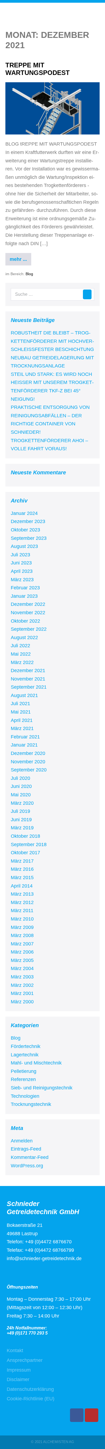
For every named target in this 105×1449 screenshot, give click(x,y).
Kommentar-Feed (29, 1157)
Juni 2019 (21, 819)
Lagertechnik (24, 1054)
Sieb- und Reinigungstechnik (41, 1087)
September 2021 (29, 687)
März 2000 (22, 1001)
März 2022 (22, 662)
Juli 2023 (20, 554)
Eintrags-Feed (26, 1149)
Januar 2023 (24, 596)
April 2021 (22, 720)
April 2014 (22, 886)
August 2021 (24, 695)
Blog (29, 274)
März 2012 (22, 902)
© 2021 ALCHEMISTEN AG (52, 1442)
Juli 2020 (20, 778)
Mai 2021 (21, 712)
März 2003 (22, 977)
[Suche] (87, 294)
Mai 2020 (21, 794)
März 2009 (22, 927)
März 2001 (22, 993)
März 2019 (22, 827)
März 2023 (22, 579)
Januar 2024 (24, 513)
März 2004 (22, 968)
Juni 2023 (21, 563)
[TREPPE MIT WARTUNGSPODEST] (52, 108)
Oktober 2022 (25, 621)
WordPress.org (27, 1165)
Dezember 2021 (28, 670)
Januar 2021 (24, 745)
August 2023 (24, 546)
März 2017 (22, 861)
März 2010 (22, 919)
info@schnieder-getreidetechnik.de (44, 1258)
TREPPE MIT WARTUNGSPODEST (37, 69)
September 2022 (29, 629)
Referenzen (23, 1079)
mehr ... (20, 257)
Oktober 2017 (25, 852)
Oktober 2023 (25, 530)
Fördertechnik (25, 1046)
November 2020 (28, 761)
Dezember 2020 (28, 753)
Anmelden (22, 1141)
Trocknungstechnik (31, 1104)
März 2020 (22, 803)
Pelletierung (23, 1071)
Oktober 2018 (25, 836)
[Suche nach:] (52, 294)
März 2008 (22, 935)
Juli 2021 (20, 703)
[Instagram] (91, 1415)
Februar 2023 (25, 587)
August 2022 (24, 637)
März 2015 (22, 877)
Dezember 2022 (28, 604)
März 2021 (22, 728)
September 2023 (29, 538)
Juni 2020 (21, 786)
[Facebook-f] (76, 1415)
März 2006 (22, 952)
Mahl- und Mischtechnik (36, 1063)
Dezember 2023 (28, 521)
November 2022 (28, 612)
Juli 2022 (20, 645)
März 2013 (22, 894)
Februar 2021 (25, 737)
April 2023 (22, 571)
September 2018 (29, 844)
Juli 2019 (20, 811)
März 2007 (22, 944)
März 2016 (22, 869)
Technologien (25, 1096)
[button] (85, 22)
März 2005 (22, 960)
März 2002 (22, 985)
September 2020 (29, 770)
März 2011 (22, 910)
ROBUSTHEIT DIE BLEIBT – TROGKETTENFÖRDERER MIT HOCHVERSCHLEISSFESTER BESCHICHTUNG (52, 341)
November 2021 (28, 679)
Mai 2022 (21, 654)
